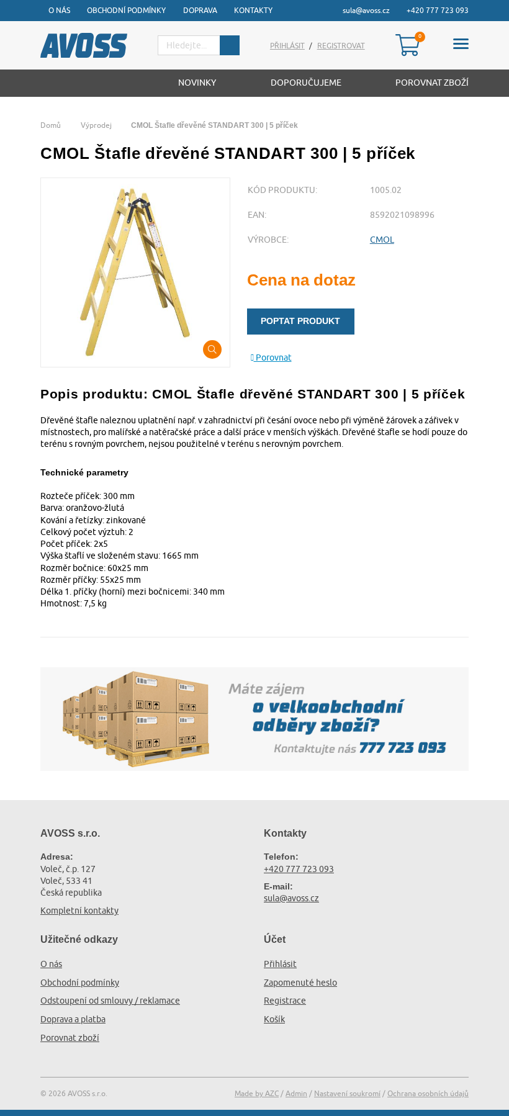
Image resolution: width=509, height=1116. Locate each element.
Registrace (285, 1001)
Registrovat (341, 45)
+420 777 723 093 (438, 10)
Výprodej (96, 125)
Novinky (197, 83)
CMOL (382, 240)
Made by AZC (257, 1093)
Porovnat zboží (432, 83)
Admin (296, 1093)
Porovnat (273, 357)
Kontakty (253, 10)
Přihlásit (287, 45)
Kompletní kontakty (79, 911)
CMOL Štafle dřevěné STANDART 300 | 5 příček (214, 125)
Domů (50, 125)
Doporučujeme (306, 83)
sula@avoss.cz (366, 10)
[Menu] (461, 45)
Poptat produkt (300, 321)
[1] (230, 45)
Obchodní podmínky (126, 10)
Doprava (200, 10)
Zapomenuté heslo (300, 983)
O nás (59, 10)
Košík (274, 1019)
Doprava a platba (73, 1019)
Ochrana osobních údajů (428, 1093)
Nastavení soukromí (347, 1093)
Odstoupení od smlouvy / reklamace (110, 1001)
